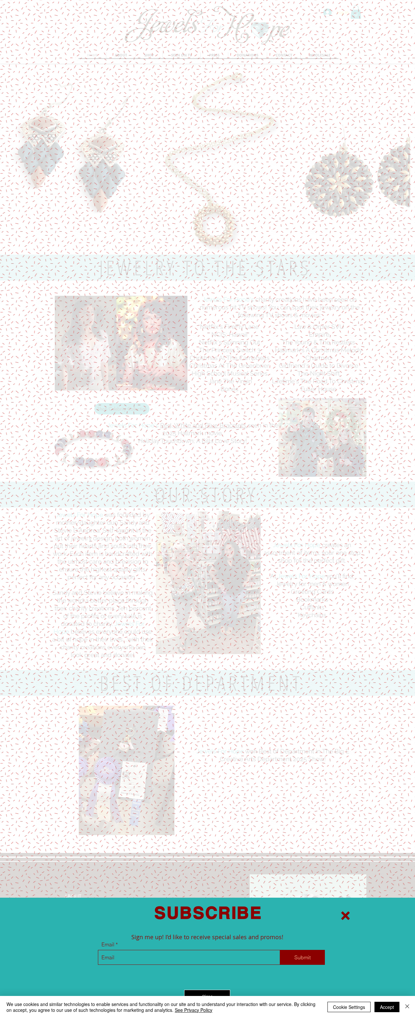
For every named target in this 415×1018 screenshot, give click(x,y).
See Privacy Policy (193, 1010)
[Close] (407, 1007)
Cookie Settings (349, 1007)
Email (107, 944)
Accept (387, 1007)
